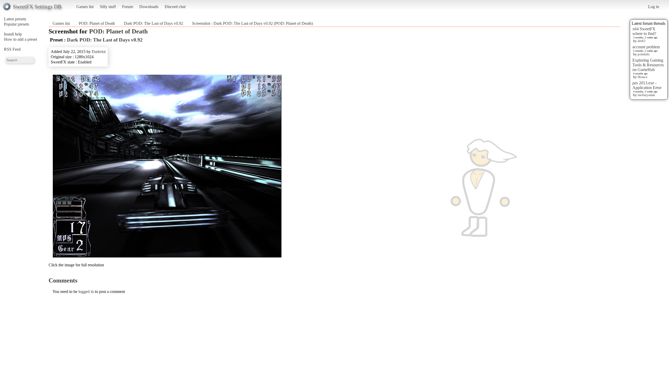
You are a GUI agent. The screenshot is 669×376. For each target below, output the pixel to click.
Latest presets (15, 19)
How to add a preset (20, 39)
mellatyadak (646, 95)
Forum (127, 6)
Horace (643, 77)
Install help (13, 34)
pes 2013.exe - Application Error (646, 85)
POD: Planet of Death (97, 23)
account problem (646, 47)
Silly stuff (108, 6)
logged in (86, 291)
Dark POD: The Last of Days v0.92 (153, 23)
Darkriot (99, 51)
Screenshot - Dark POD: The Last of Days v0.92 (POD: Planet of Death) (252, 23)
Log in (653, 6)
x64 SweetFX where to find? (644, 31)
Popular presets (16, 24)
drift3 (641, 41)
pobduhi (644, 54)
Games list (85, 6)
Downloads (148, 6)
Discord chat (175, 6)
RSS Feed (12, 49)
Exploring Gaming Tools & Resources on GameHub (648, 65)
